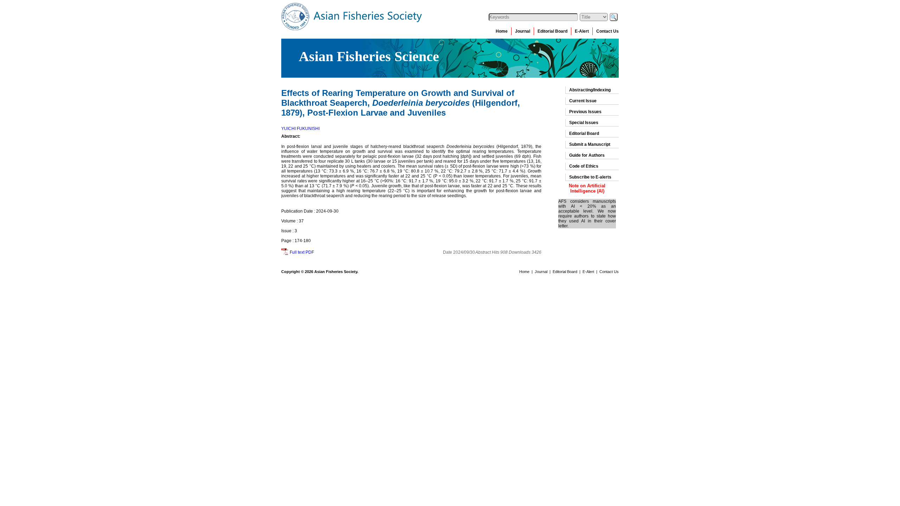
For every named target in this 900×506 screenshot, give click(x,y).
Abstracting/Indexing (590, 89)
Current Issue (583, 100)
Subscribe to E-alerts (590, 177)
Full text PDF (302, 252)
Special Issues (583, 122)
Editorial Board (552, 31)
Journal (522, 31)
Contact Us (607, 31)
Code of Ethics (583, 166)
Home (502, 31)
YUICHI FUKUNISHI (300, 128)
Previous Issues (585, 111)
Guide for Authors (587, 155)
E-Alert (582, 31)
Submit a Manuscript (589, 144)
